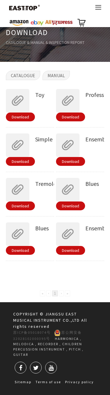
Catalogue (23, 75)
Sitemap (23, 382)
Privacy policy (79, 382)
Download (20, 117)
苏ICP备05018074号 (32, 332)
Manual (56, 75)
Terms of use (48, 382)
